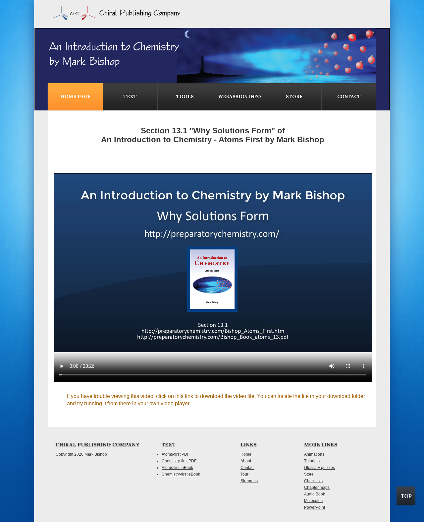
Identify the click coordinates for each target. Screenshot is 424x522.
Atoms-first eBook (177, 467)
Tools (185, 96)
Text (130, 96)
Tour (244, 474)
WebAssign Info (239, 96)
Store (294, 96)
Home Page (75, 96)
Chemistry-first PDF (179, 461)
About (245, 461)
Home (245, 454)
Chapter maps (317, 487)
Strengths (249, 481)
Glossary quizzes (319, 467)
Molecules (313, 500)
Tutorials (312, 461)
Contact (247, 467)
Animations (314, 454)
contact (349, 96)
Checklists (313, 481)
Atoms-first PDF (175, 454)
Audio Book (314, 494)
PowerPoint (314, 507)
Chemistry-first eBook (181, 474)
